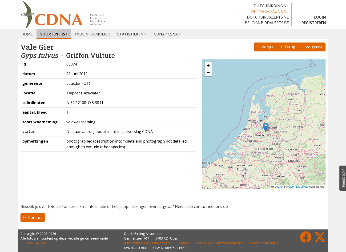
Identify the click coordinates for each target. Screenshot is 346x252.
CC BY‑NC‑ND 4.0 (34, 243)
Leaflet (278, 186)
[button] (266, 127)
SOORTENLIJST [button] (54, 34)
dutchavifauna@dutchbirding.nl (147, 243)
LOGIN (320, 17)
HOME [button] (27, 34)
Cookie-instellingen (264, 243)
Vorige (267, 47)
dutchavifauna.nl (270, 11)
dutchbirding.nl (271, 5)
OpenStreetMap (298, 186)
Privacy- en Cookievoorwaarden (219, 243)
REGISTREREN (314, 22)
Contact (34, 217)
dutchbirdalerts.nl (268, 17)
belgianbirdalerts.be (267, 22)
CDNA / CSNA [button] (166, 34)
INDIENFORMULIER (92, 34)
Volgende (313, 47)
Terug (289, 47)
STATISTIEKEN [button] (130, 34)
